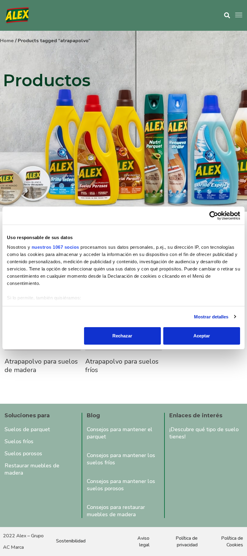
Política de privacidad (187, 541)
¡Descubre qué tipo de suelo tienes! (204, 433)
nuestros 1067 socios (55, 247)
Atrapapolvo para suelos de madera (41, 365)
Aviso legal (143, 541)
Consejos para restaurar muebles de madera (116, 511)
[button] (227, 16)
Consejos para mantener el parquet (119, 433)
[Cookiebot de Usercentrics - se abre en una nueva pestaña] (213, 215)
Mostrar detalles (211, 316)
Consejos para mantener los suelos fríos (121, 459)
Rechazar (122, 335)
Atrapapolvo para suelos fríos (121, 365)
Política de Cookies (232, 541)
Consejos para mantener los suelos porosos (121, 485)
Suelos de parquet (27, 429)
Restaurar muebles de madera (32, 469)
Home (7, 40)
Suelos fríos (19, 441)
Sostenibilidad (71, 541)
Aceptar (201, 335)
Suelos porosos (23, 453)
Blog (93, 415)
